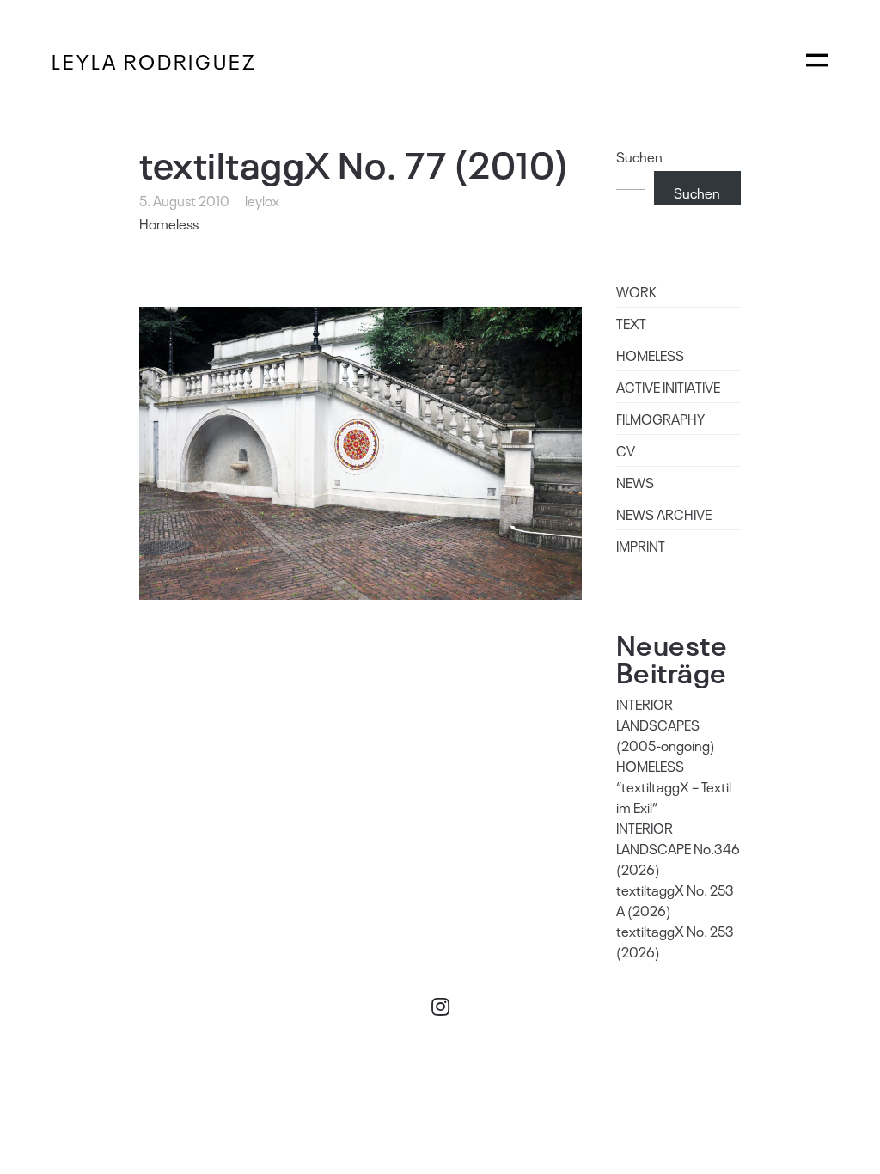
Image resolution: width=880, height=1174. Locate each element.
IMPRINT (640, 546)
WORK (636, 291)
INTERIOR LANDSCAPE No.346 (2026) (678, 848)
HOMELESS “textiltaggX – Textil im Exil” (673, 786)
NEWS (635, 482)
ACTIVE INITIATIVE (668, 387)
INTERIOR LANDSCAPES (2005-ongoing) (665, 724)
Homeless (169, 223)
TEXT (631, 323)
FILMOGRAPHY (660, 418)
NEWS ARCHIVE (664, 514)
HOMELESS (650, 355)
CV (625, 450)
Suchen (639, 156)
